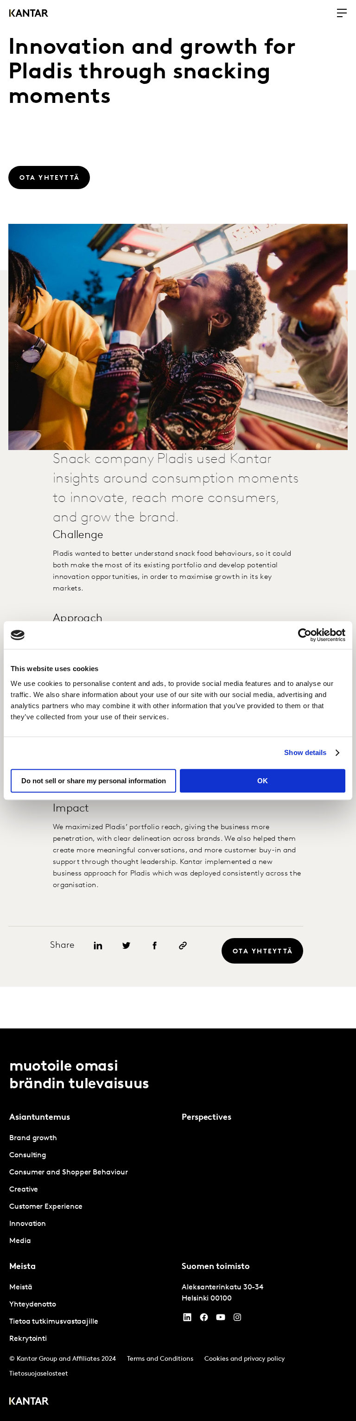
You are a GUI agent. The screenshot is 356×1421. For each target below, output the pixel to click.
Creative (23, 1189)
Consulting (27, 1155)
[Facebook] (204, 1319)
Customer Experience (45, 1207)
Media (20, 1241)
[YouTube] (187, 1319)
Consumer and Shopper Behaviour (68, 1172)
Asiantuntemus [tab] (39, 1118)
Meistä (20, 1287)
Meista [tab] (22, 1267)
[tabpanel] (91, 1190)
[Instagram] (237, 1319)
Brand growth (33, 1138)
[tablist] (178, 1224)
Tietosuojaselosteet (38, 1373)
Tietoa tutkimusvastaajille (53, 1322)
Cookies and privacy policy (244, 1359)
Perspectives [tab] (206, 1118)
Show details (305, 752)
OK (262, 781)
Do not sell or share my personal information (93, 781)
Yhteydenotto (32, 1304)
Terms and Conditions (160, 1359)
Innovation (27, 1224)
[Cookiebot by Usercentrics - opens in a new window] (304, 635)
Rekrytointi (28, 1339)
